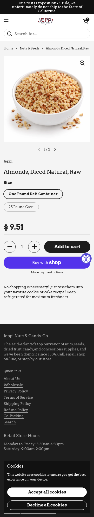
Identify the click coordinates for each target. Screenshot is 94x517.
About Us (12, 379)
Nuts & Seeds (29, 48)
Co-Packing (14, 416)
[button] (85, 21)
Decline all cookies (47, 505)
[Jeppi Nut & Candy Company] (46, 21)
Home (8, 48)
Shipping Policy (17, 404)
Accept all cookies (47, 492)
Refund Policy (16, 410)
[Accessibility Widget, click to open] (86, 258)
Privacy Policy (16, 391)
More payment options (47, 272)
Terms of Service (18, 397)
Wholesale (13, 385)
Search (10, 422)
